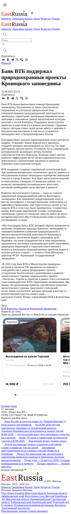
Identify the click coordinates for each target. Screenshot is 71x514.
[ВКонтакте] (3, 60)
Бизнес (29, 18)
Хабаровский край (21, 502)
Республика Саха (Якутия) (40, 496)
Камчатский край (42, 502)
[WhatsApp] (26, 60)
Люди (37, 18)
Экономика (18, 18)
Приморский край (40, 499)
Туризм (55, 18)
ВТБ (3, 308)
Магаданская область (18, 499)
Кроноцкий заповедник (43, 308)
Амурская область (57, 493)
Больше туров (9, 406)
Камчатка (12, 308)
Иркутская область (35, 493)
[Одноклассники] (8, 60)
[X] (17, 60)
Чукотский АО (61, 502)
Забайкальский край (12, 496)
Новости (6, 18)
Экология (23, 308)
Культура (46, 18)
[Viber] (22, 60)
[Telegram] (13, 60)
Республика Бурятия (12, 493)
